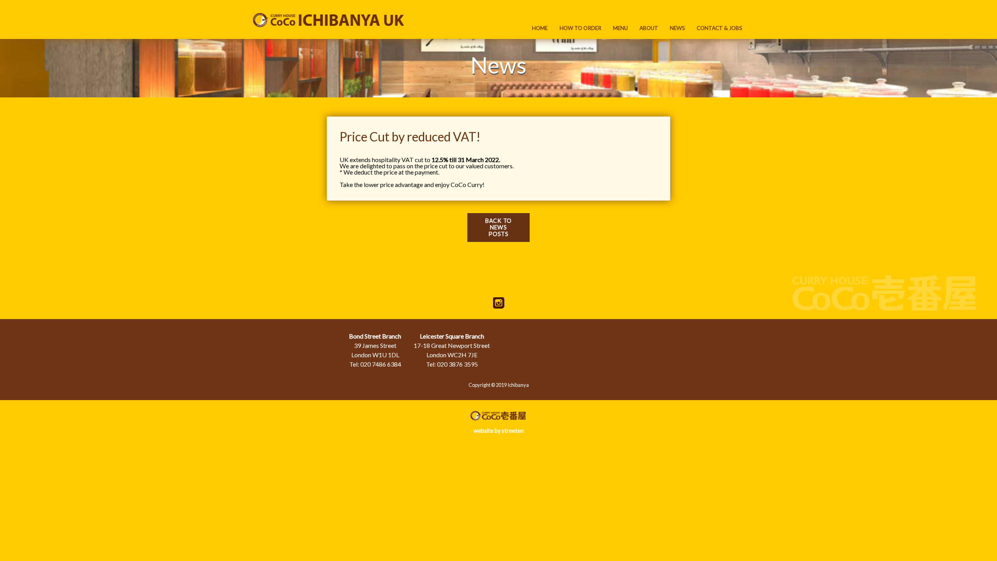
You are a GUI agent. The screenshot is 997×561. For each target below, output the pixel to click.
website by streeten (499, 431)
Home (540, 28)
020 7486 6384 (380, 364)
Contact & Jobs (719, 28)
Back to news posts (498, 227)
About (648, 28)
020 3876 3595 (457, 364)
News (677, 28)
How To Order (580, 28)
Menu (620, 28)
